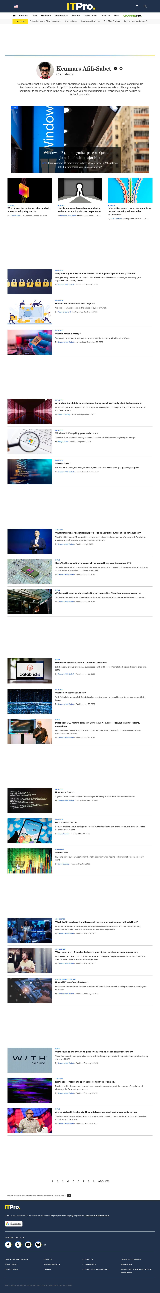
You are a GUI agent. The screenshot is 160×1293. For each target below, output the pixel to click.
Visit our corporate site (97, 1215)
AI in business (71, 21)
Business (23, 15)
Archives (104, 1181)
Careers (47, 1269)
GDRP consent (11, 1269)
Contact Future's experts (16, 1259)
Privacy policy (11, 1264)
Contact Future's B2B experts (96, 1269)
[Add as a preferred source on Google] (13, 1224)
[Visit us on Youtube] (28, 1245)
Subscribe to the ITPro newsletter (45, 21)
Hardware (46, 15)
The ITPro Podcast (112, 21)
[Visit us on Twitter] (18, 1245)
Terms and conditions (131, 1259)
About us (48, 1259)
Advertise (105, 15)
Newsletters (126, 1264)
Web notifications (52, 1264)
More (116, 15)
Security (76, 15)
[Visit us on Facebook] (8, 1245)
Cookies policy (89, 1264)
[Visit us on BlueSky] (37, 1245)
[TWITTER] (115, 68)
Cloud (35, 15)
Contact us (87, 1259)
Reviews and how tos (90, 21)
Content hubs (90, 15)
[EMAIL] (121, 68)
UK (69, 1195)
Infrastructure (61, 15)
